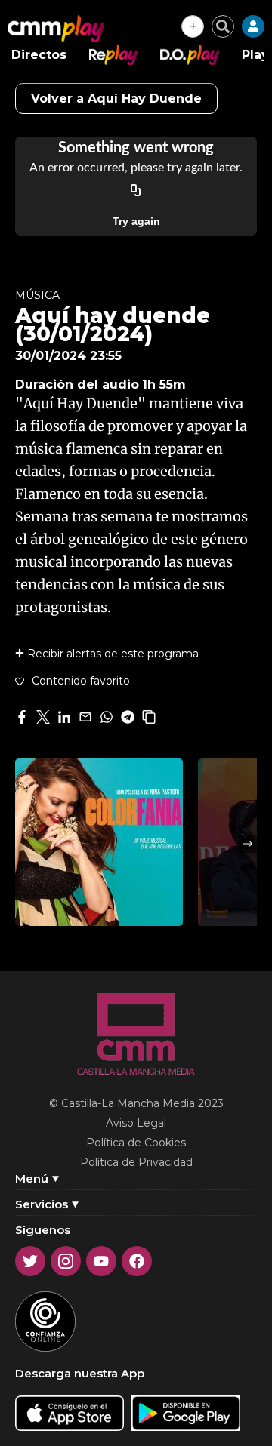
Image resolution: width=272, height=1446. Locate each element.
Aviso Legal (136, 1123)
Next (248, 844)
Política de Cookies (136, 1142)
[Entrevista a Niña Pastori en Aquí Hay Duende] (99, 842)
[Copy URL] (136, 191)
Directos (38, 55)
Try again (136, 221)
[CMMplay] (56, 28)
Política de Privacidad (136, 1162)
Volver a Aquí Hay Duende (116, 98)
